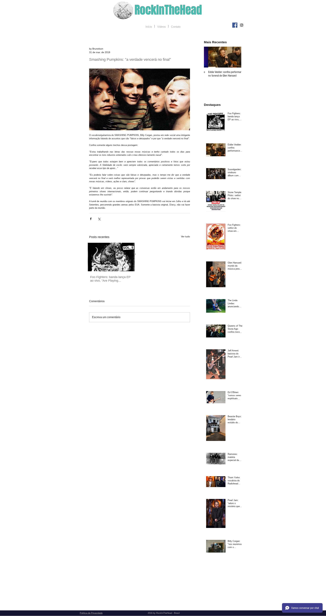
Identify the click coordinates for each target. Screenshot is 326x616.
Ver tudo (185, 236)
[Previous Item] (209, 57)
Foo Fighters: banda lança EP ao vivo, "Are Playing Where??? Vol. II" (110, 278)
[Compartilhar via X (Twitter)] (99, 218)
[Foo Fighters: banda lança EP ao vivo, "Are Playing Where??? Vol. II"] (111, 257)
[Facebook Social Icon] (234, 25)
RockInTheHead (168, 10)
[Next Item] (235, 57)
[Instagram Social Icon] (241, 25)
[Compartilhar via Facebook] (90, 218)
